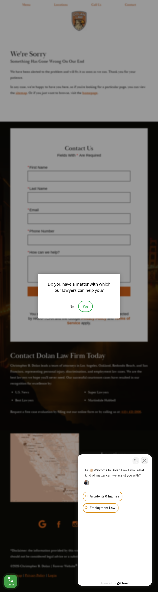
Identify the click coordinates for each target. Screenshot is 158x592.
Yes (85, 306)
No (72, 306)
